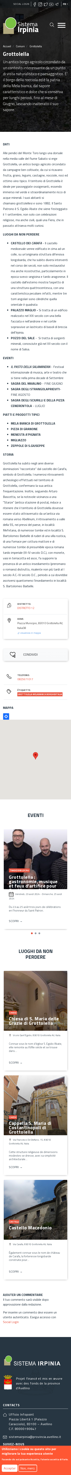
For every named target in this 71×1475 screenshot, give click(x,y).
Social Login (21, 4)
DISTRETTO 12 (25, 608)
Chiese (13, 1012)
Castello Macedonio (30, 1227)
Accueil (7, 46)
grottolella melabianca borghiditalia (40, 694)
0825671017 (25, 679)
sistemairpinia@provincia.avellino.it (35, 1436)
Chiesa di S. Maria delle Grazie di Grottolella (34, 1021)
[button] (32, 933)
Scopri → (16, 921)
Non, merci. (27, 1468)
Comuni (20, 46)
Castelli (14, 1221)
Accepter (10, 1468)
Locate (6, 716)
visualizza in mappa (30, 633)
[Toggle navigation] (61, 25)
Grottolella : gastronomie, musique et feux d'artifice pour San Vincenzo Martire (33, 883)
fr (64, 4)
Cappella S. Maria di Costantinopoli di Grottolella (30, 1127)
